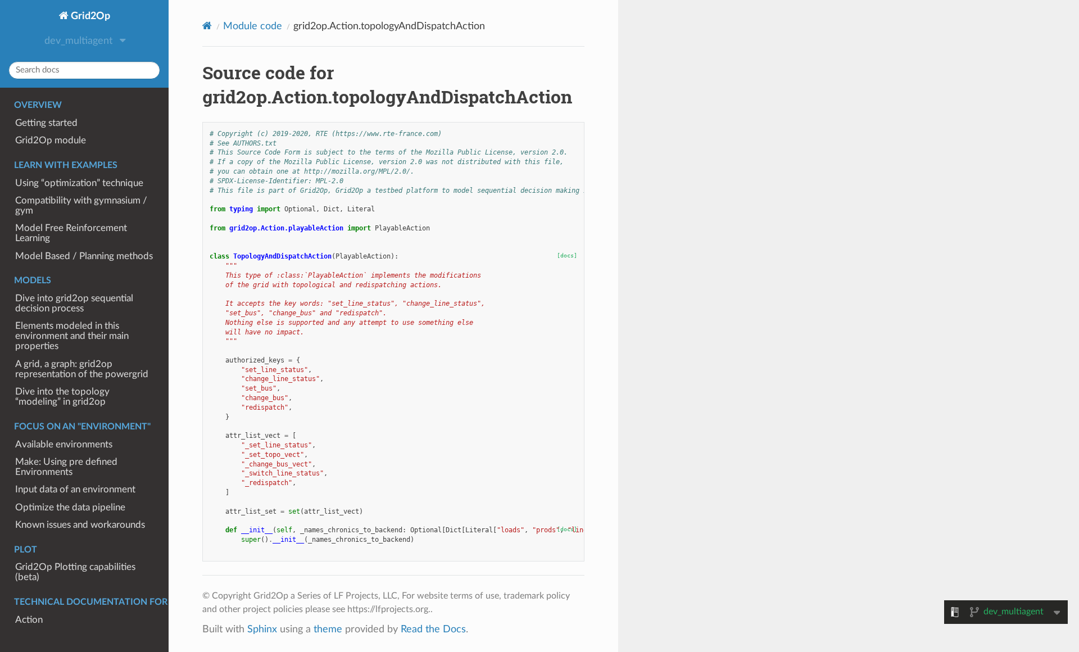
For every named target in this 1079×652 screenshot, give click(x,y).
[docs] (567, 255)
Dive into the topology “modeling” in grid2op (62, 396)
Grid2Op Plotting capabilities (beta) (75, 572)
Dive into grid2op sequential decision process (74, 303)
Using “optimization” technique (79, 183)
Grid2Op (89, 16)
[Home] (207, 26)
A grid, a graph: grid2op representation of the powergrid (81, 369)
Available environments (63, 444)
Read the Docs (433, 629)
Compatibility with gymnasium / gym (81, 205)
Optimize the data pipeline (70, 507)
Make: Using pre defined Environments (66, 467)
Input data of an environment (75, 489)
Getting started (46, 123)
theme (328, 629)
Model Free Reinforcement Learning (71, 233)
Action (29, 619)
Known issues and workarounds (80, 524)
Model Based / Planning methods (84, 256)
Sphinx (262, 629)
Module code (252, 26)
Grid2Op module (50, 140)
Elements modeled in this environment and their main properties (72, 336)
